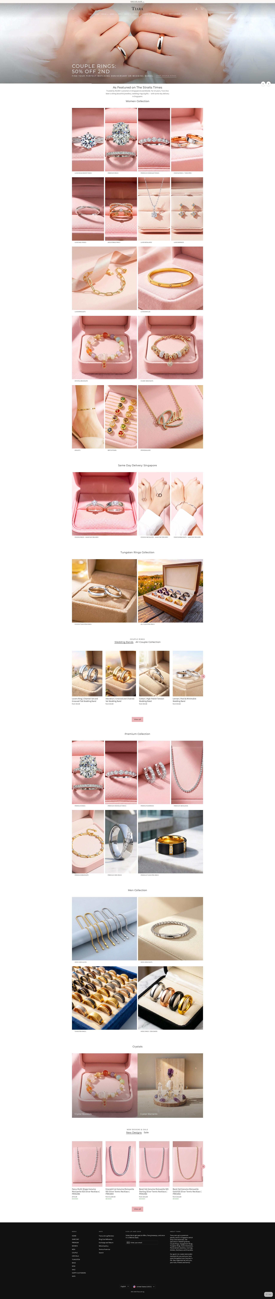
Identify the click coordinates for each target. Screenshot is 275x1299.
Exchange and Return (106, 1243)
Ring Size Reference (105, 1239)
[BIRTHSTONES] (121, 417)
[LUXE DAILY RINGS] (88, 209)
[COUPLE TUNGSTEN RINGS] (104, 591)
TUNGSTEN (145, 14)
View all (137, 719)
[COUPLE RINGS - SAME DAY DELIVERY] (104, 504)
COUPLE (126, 14)
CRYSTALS (136, 14)
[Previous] (263, 84)
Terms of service (104, 1249)
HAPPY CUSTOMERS (174, 14)
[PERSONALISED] (170, 417)
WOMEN (112, 14)
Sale (146, 1132)
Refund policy (103, 1246)
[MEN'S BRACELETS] (170, 928)
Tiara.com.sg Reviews (106, 1236)
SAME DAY (96, 14)
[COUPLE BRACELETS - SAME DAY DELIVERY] (187, 504)
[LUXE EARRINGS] (187, 209)
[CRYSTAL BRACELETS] (104, 347)
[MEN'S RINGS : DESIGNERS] (170, 998)
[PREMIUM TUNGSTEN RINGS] (170, 841)
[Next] (268, 84)
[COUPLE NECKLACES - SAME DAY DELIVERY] (154, 504)
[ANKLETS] (88, 417)
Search (101, 1253)
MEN (119, 14)
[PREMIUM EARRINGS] (154, 772)
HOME (90, 14)
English (123, 1286)
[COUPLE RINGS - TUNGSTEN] (187, 139)
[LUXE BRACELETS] (104, 278)
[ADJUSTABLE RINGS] (121, 209)
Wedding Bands (124, 642)
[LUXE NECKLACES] (154, 209)
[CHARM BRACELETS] (170, 347)
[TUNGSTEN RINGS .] (104, 998)
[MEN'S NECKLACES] (104, 928)
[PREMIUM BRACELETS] (88, 841)
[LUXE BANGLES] (170, 278)
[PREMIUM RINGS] (121, 139)
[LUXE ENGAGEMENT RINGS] (88, 139)
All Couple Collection (148, 642)
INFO (183, 14)
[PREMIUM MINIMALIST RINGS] (154, 139)
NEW (159, 14)
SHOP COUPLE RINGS (166, 75)
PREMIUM (104, 14)
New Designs (134, 1132)
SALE (164, 14)
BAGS (153, 14)
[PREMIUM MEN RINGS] (121, 841)
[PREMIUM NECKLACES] (187, 772)
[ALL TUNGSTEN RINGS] (170, 591)
